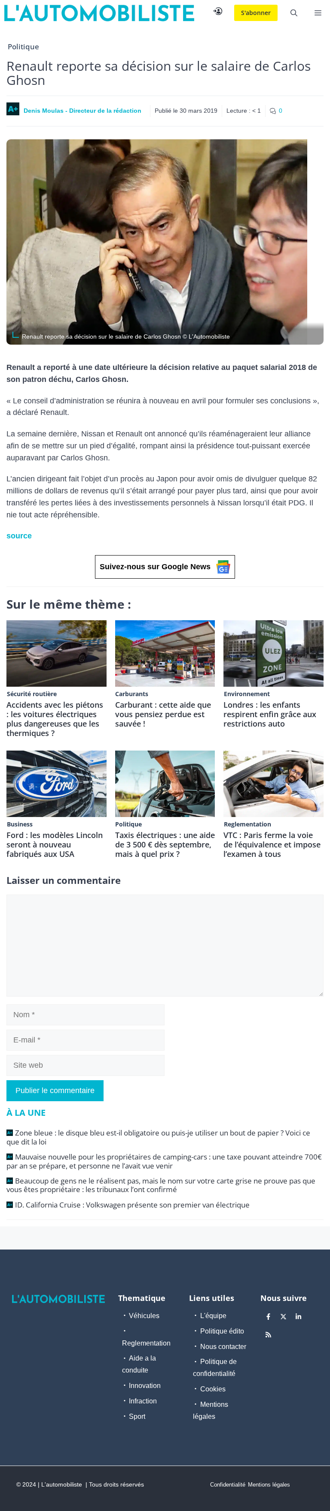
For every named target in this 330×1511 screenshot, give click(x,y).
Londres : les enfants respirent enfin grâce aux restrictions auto (269, 714)
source (19, 536)
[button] (294, 13)
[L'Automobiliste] (99, 13)
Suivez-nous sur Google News (155, 566)
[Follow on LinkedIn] (298, 1317)
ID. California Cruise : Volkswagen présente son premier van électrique (132, 1205)
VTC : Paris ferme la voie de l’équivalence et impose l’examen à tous (272, 844)
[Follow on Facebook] (268, 1317)
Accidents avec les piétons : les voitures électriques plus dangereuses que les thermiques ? (54, 719)
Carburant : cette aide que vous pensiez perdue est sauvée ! (163, 714)
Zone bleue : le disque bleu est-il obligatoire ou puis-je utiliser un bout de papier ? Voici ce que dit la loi (158, 1137)
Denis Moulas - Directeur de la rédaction (82, 110)
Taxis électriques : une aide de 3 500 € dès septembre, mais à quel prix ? (165, 844)
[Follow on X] (283, 1317)
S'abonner (256, 13)
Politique (23, 46)
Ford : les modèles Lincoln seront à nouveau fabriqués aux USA (54, 844)
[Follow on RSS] (268, 1335)
